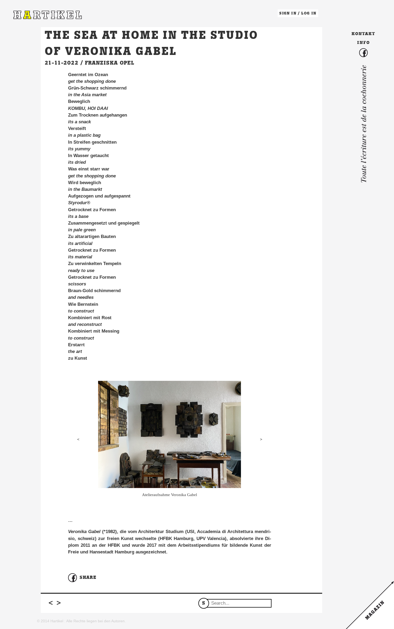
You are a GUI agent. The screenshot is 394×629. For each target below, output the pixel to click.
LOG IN (308, 13)
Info (363, 42)
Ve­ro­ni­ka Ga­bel (84, 531)
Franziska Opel (109, 62)
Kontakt (363, 33)
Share (88, 577)
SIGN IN (287, 13)
